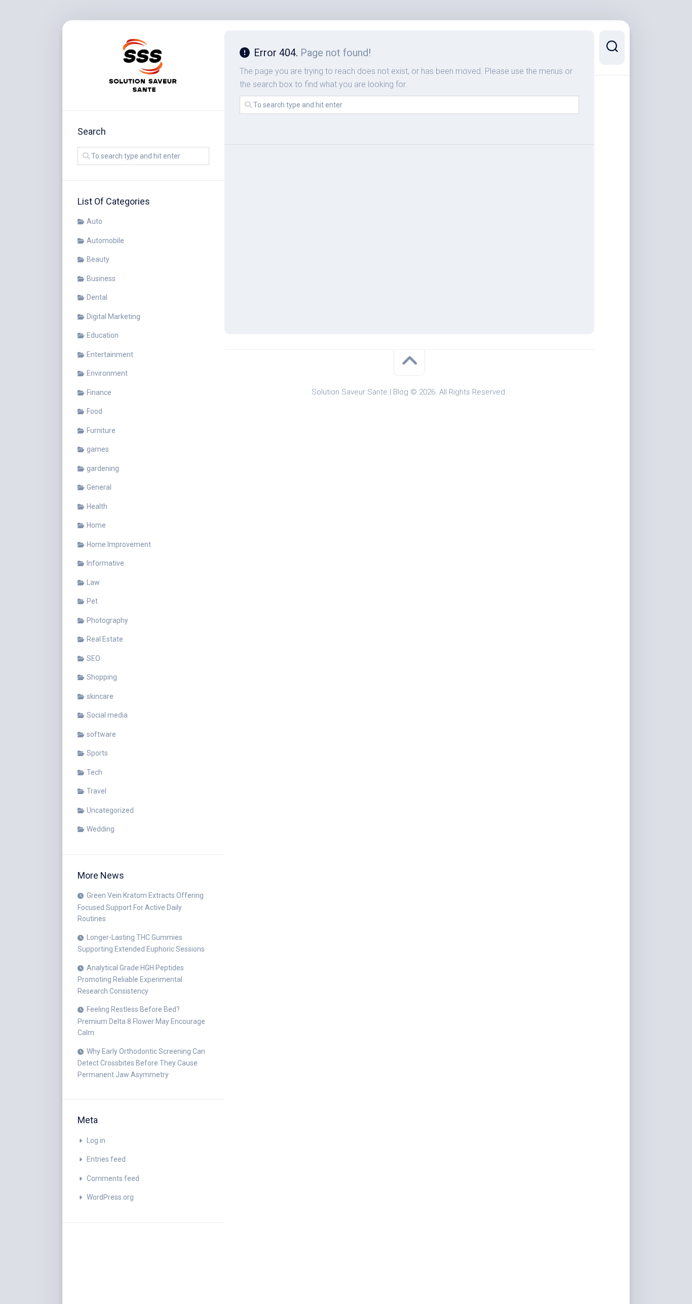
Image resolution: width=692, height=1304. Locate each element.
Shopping (102, 677)
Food (94, 411)
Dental (97, 297)
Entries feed (106, 1159)
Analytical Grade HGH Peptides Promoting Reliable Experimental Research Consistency (131, 979)
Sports (97, 753)
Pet (92, 601)
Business (101, 278)
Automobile (105, 240)
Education (103, 335)
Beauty (98, 259)
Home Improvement (119, 544)
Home (96, 525)
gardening (103, 468)
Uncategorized (110, 810)
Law (93, 582)
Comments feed (113, 1178)
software (101, 734)
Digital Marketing (113, 316)
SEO (93, 658)
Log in (96, 1140)
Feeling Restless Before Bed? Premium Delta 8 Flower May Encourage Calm (141, 1021)
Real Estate (105, 639)
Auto (94, 221)
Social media (107, 715)
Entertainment (110, 354)
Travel (96, 791)
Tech (94, 772)
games (98, 449)
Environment (107, 373)
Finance (99, 392)
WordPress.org (110, 1197)
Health (97, 506)
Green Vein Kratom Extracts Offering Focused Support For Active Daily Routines (141, 907)
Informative (105, 563)
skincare (100, 696)
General (99, 487)
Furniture (101, 430)
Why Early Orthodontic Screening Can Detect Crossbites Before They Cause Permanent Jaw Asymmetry (141, 1063)
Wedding (100, 829)
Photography (107, 620)
